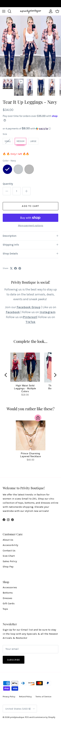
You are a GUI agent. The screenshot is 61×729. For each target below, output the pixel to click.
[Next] (55, 375)
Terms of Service (43, 696)
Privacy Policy (9, 696)
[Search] (11, 11)
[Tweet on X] (11, 268)
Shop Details (10, 253)
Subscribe (13, 660)
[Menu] (3, 11)
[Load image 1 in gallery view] (30, 46)
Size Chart (9, 555)
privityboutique (17, 717)
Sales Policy (10, 561)
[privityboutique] (30, 11)
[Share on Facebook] (15, 268)
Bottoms (8, 592)
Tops (5, 608)
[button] (30, 128)
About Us (8, 539)
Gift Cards (9, 603)
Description (9, 235)
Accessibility (10, 545)
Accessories (10, 587)
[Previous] (6, 375)
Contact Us (9, 550)
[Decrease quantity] (7, 191)
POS (27, 717)
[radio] (8, 141)
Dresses (7, 598)
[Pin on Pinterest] (19, 268)
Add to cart (30, 206)
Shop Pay (8, 566)
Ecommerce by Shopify (44, 717)
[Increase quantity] (26, 191)
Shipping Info (11, 244)
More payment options (30, 225)
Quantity (8, 183)
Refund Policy (25, 696)
